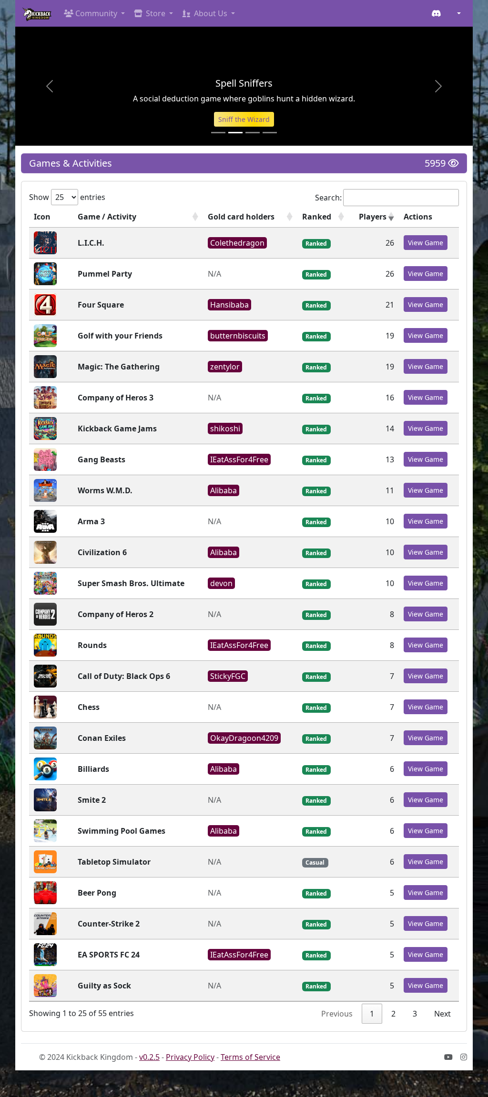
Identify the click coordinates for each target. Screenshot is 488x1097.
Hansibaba (229, 304)
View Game (425, 242)
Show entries (67, 197)
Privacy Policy (190, 1057)
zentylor (225, 366)
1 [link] (372, 1013)
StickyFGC (227, 676)
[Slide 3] (252, 132)
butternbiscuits (237, 335)
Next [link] (442, 1013)
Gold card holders (241, 216)
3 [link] (415, 1013)
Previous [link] (337, 1013)
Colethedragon (237, 243)
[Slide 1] (218, 132)
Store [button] (155, 13)
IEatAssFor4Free (239, 459)
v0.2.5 (149, 1057)
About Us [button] (210, 13)
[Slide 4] (270, 132)
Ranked (316, 216)
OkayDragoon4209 (244, 738)
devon (221, 583)
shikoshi (225, 428)
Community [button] (96, 13)
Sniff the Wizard (244, 119)
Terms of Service (250, 1057)
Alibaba (223, 490)
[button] (457, 13)
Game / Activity (107, 216)
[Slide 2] (235, 132)
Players (372, 216)
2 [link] (393, 1013)
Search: (328, 197)
